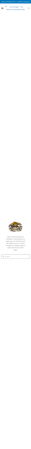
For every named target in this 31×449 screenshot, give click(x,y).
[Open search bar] (29, 8)
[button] (2, 8)
